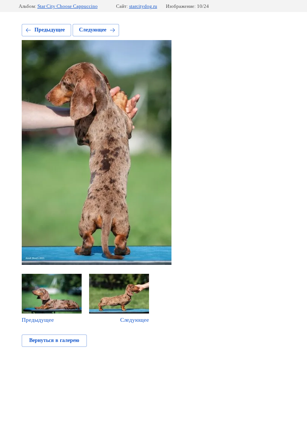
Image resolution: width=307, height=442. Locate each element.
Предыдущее (49, 30)
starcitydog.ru (143, 6)
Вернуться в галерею (54, 340)
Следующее (92, 30)
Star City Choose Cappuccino (67, 6)
